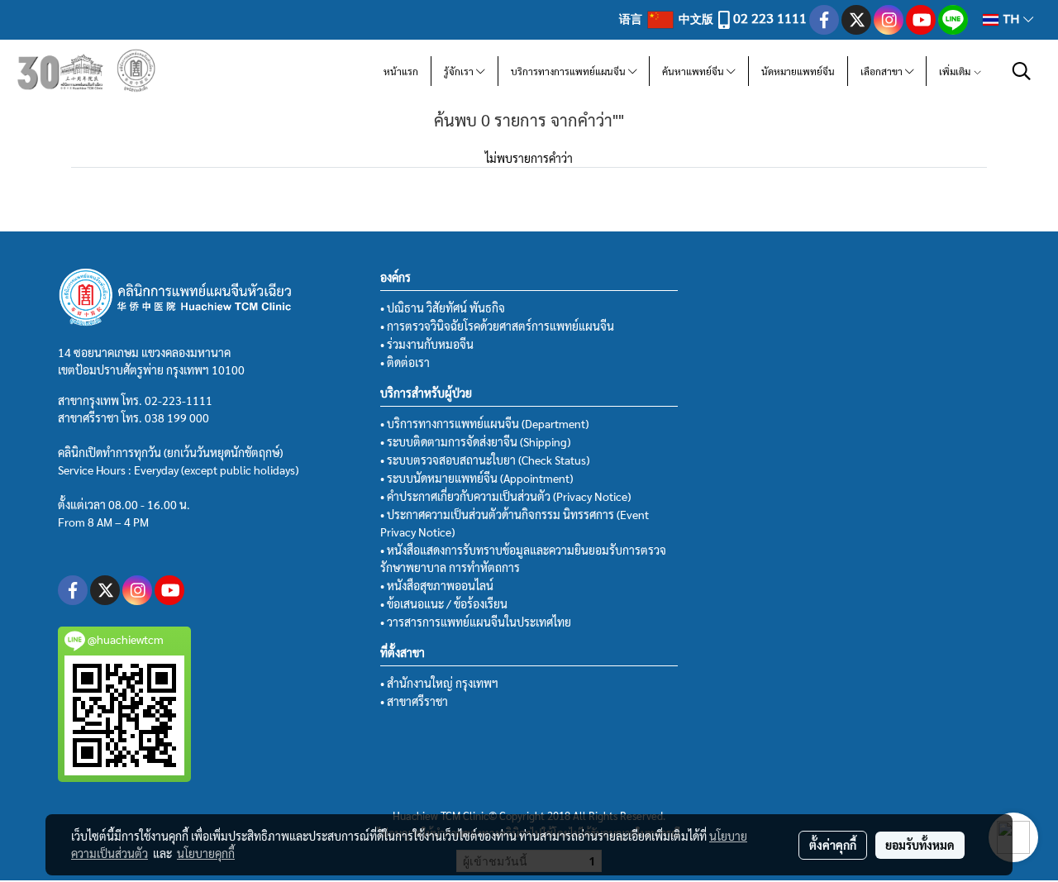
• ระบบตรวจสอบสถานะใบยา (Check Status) (484, 459)
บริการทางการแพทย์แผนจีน (569, 71)
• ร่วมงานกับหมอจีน (427, 343)
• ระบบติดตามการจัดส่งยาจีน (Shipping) (475, 441)
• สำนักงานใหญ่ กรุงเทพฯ (439, 682)
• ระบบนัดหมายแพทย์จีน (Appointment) (476, 477)
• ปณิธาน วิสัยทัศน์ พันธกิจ (442, 307)
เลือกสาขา (882, 71)
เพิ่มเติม (956, 71)
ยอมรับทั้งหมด (920, 844)
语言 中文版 (667, 18)
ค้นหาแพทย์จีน (694, 71)
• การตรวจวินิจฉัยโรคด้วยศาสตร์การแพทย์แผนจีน (497, 325)
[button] (1021, 71)
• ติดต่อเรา (405, 362)
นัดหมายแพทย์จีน (798, 71)
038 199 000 (177, 417)
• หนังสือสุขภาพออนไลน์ (436, 585)
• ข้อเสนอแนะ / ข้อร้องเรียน (444, 603)
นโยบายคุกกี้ (206, 853)
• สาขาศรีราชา (414, 701)
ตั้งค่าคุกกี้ (832, 844)
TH (1010, 19)
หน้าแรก (401, 71)
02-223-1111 (178, 400)
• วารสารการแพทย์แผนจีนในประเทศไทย (475, 621)
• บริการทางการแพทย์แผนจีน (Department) (484, 423)
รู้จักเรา (460, 71)
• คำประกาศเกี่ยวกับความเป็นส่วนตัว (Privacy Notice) (505, 496)
